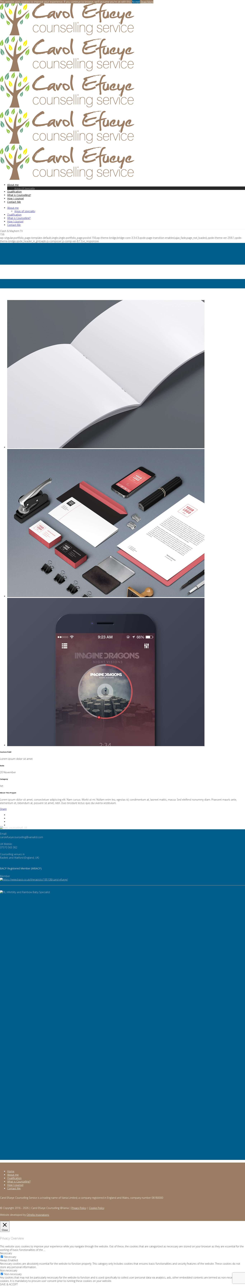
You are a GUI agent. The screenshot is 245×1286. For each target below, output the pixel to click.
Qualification (14, 1178)
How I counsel (15, 1185)
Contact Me (14, 1188)
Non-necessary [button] (8, 1270)
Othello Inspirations (38, 1214)
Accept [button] (136, 1)
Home (3, 277)
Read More (147, 1)
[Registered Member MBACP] (34, 879)
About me (13, 1174)
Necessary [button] (6, 1253)
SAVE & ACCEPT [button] (9, 1284)
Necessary (10, 1257)
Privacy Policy (78, 1208)
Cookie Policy (96, 1208)
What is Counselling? (18, 1181)
